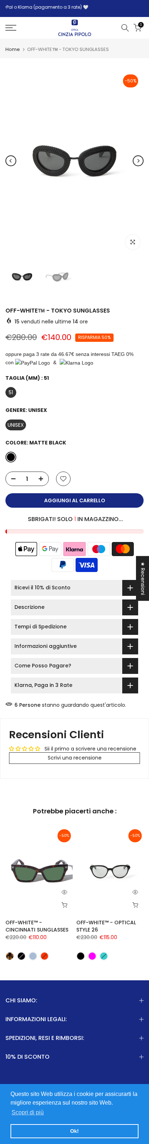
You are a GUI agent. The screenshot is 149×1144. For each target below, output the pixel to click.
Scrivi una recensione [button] (75, 757)
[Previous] (10, 160)
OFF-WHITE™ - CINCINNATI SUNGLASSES (36, 926)
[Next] (138, 160)
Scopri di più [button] (28, 1112)
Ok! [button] (74, 1131)
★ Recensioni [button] (142, 578)
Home (12, 49)
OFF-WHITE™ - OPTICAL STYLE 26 (106, 926)
